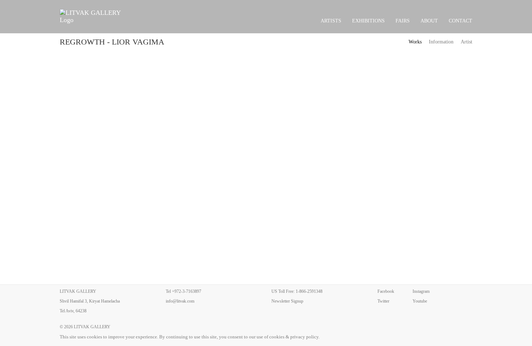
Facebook (385, 291)
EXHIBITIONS (368, 21)
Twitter (383, 301)
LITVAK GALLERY (92, 326)
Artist (466, 42)
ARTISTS (331, 21)
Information (441, 42)
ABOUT (429, 21)
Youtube (420, 301)
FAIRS (403, 21)
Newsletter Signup (287, 301)
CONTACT (460, 21)
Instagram (421, 291)
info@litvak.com (180, 301)
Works (415, 42)
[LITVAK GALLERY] (94, 16)
